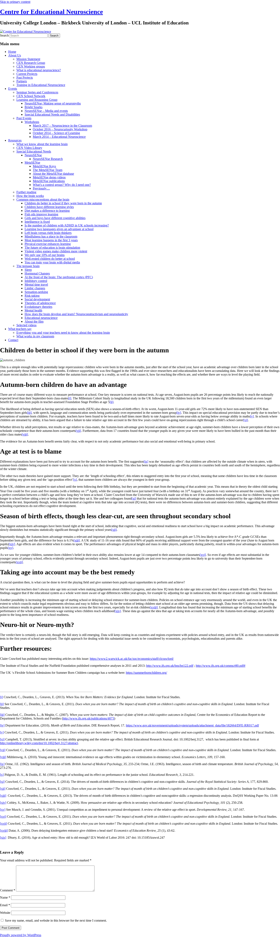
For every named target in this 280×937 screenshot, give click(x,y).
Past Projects (24, 77)
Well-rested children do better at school (50, 258)
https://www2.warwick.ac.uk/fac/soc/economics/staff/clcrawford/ (132, 658)
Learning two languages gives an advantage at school (59, 229)
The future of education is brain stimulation (52, 247)
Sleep (28, 269)
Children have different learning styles (49, 207)
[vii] (78, 430)
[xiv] (12, 544)
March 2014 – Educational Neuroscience (59, 136)
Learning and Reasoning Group (36, 99)
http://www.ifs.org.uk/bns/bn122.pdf (169, 665)
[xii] (114, 529)
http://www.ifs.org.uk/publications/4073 (88, 718)
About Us (14, 55)
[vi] (245, 420)
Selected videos (26, 325)
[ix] (146, 461)
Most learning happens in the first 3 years (51, 240)
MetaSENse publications (49, 181)
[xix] (118, 611)
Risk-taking (32, 295)
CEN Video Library (29, 147)
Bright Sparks (33, 107)
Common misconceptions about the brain (42, 199)
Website (5, 912)
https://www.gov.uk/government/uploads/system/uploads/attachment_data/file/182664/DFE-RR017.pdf (192, 725)
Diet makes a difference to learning (47, 210)
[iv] (178, 412)
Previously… (41, 188)
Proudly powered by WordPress (20, 935)
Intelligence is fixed (37, 221)
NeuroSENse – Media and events (46, 111)
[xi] (134, 498)
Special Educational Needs (33, 151)
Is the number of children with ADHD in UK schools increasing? (67, 225)
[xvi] (203, 554)
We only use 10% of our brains (45, 255)
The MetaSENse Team (47, 170)
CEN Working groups (30, 66)
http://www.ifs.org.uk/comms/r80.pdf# (220, 665)
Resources (15, 140)
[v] (252, 416)
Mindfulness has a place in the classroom (51, 236)
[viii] (25, 434)
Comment (7, 890)
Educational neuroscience (41, 318)
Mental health (33, 310)
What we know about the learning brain (42, 144)
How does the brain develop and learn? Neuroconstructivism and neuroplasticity (76, 314)
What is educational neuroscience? (38, 70)
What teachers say (20, 329)
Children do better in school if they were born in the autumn (63, 203)
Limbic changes (35, 288)
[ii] (111, 402)
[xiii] (77, 540)
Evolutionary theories (38, 306)
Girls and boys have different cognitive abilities (55, 218)
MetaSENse (32, 162)
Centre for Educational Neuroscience (51, 11)
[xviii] (154, 607)
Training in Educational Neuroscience (40, 85)
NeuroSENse (33, 155)
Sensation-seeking (36, 292)
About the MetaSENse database (53, 173)
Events (12, 88)
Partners (21, 81)
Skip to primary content (15, 1)
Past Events (23, 118)
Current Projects (26, 74)
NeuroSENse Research (48, 159)
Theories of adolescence (40, 303)
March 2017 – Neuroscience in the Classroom (62, 125)
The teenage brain (28, 266)
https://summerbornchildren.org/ (146, 672)
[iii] (29, 412)
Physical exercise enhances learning (48, 244)
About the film (34, 321)
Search (4, 35)
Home (12, 51)
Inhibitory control (36, 281)
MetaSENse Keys (44, 166)
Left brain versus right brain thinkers (48, 233)
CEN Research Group (30, 62)
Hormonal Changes (37, 273)
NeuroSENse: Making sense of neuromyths (53, 103)
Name (5, 897)
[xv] (10, 548)
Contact (13, 340)
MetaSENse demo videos (49, 177)
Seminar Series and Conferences (37, 92)
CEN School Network (30, 96)
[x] (75, 479)
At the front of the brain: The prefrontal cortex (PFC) (59, 277)
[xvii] (19, 562)
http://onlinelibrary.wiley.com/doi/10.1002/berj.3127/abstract (39, 743)
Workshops (32, 122)
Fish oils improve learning (41, 214)
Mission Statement (28, 59)
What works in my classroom (35, 336)
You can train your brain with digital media (52, 262)
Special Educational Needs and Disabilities (52, 114)
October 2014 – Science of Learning (56, 133)
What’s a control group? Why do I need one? (62, 184)
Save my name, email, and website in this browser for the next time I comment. (56, 920)
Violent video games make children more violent (56, 251)
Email (5, 905)
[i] (69, 398)
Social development (37, 299)
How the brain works (30, 196)
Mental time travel (36, 284)
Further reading (26, 192)
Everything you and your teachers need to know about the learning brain (63, 332)
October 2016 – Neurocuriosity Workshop (60, 129)
